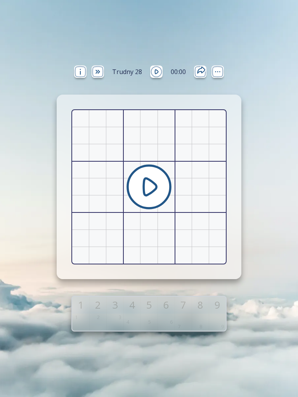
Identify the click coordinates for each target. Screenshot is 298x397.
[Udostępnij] (200, 72)
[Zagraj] (156, 72)
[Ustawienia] (217, 72)
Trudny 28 (127, 71)
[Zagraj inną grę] (98, 72)
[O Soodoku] (80, 72)
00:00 (178, 71)
